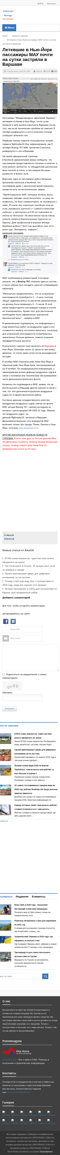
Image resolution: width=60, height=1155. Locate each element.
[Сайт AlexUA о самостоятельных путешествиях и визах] (8, 11)
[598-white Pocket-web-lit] (42, 1114)
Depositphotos (46, 1152)
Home (5, 36)
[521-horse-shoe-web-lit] (15, 1114)
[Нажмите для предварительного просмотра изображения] (30, 95)
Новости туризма (20, 36)
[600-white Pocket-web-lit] (51, 1114)
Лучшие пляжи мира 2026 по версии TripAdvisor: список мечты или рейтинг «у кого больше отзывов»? (34, 770)
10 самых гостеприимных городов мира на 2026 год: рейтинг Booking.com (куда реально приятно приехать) (36, 789)
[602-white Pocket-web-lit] (42, 1122)
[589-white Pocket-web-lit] (33, 1122)
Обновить (7, 692)
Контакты (51, 4)
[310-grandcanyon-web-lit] (6, 1122)
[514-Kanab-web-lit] (24, 1122)
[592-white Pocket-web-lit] (33, 1114)
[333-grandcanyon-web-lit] (15, 1122)
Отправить (10, 709)
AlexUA (39, 71)
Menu (10, 27)
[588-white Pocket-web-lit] (24, 1114)
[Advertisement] (37, 15)
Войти (41, 4)
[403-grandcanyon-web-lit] (6, 1114)
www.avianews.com (28, 428)
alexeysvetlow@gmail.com (18, 1092)
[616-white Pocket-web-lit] (51, 1122)
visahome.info (9, 1059)
